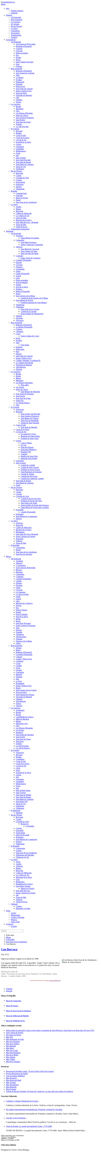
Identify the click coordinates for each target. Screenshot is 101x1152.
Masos (8, 937)
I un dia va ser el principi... (16, 1118)
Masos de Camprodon (13, 1001)
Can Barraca (9, 949)
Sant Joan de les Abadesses (16, 942)
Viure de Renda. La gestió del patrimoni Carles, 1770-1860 (29, 1126)
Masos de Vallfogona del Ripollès (17, 1016)
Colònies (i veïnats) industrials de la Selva (22, 1101)
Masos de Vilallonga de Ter (15, 1021)
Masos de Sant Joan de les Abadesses (18, 1011)
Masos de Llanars (12, 1006)
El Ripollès (10, 940)
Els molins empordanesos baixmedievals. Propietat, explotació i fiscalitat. (34, 1109)
